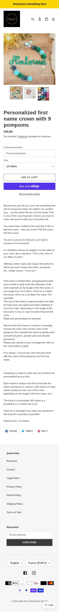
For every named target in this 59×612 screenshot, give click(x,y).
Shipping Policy (15, 503)
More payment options (29, 194)
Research (12, 460)
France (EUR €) (37, 563)
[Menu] (53, 19)
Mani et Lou (24, 601)
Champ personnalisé (13, 147)
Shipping (22, 136)
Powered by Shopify (39, 601)
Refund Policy (14, 495)
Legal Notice (13, 478)
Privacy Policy (14, 486)
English (14, 563)
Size (6, 160)
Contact (11, 469)
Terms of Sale (14, 512)
